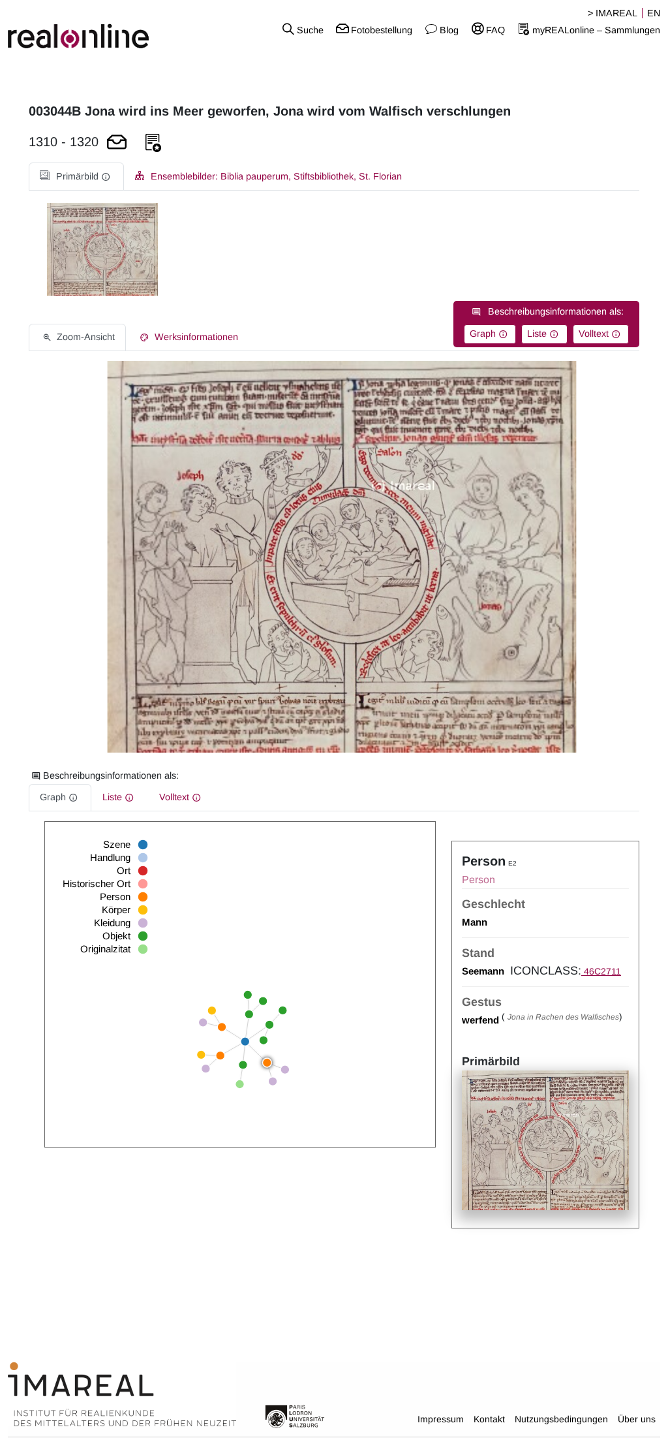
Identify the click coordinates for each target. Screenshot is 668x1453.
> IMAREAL (612, 13)
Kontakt (489, 1419)
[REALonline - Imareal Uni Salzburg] (111, 29)
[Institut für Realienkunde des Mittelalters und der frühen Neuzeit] (122, 1394)
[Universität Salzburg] (295, 1416)
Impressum (441, 1419)
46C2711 (601, 971)
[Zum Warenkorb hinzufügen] (117, 143)
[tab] (76, 177)
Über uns (637, 1419)
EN (653, 13)
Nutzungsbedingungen (561, 1419)
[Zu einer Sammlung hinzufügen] (153, 143)
